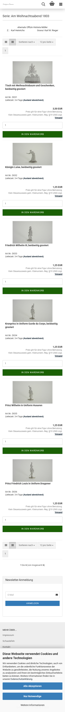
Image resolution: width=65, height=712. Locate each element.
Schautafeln (9, 641)
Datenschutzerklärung (21, 679)
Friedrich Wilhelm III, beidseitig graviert (27, 245)
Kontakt (6, 647)
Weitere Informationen (33, 705)
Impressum (8, 635)
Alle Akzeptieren (32, 686)
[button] (6, 42)
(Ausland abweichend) (33, 100)
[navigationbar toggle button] (60, 4)
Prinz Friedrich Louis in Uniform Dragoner (28, 483)
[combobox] (26, 42)
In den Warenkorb (32, 134)
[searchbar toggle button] (43, 4)
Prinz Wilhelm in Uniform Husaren (23, 405)
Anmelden (32, 603)
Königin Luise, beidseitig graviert (23, 167)
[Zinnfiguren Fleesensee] (7, 4)
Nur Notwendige (32, 696)
